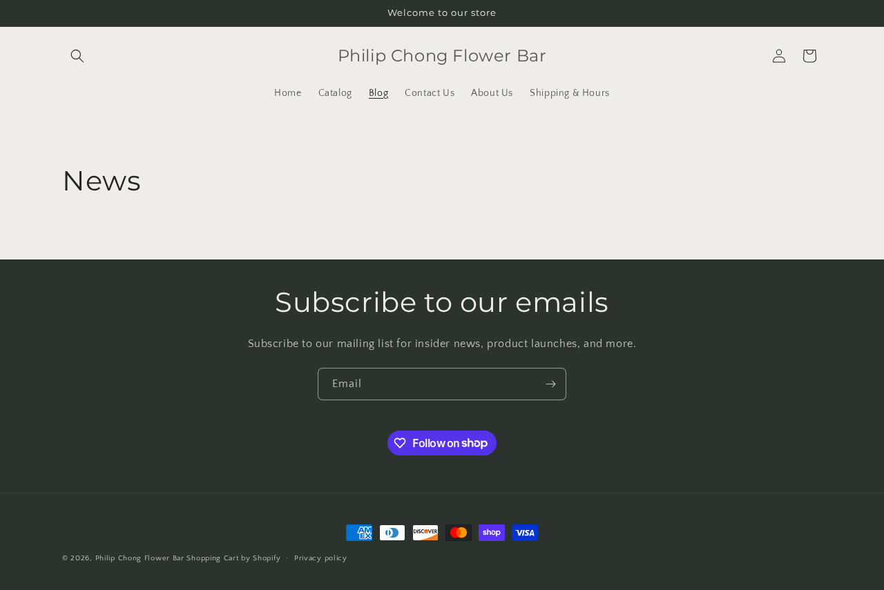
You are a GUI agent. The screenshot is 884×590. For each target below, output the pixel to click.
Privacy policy (320, 557)
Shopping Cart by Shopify (233, 558)
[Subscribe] (550, 384)
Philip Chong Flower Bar (139, 558)
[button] (77, 56)
